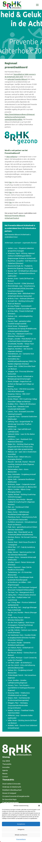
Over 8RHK (6, 761)
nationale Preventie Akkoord (17, 79)
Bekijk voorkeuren (21, 835)
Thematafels (6, 764)
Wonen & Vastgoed (9, 793)
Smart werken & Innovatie (11, 784)
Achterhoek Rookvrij (12, 218)
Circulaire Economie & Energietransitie (15, 796)
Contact (5, 777)
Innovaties (6, 767)
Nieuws (4, 773)
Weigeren (21, 829)
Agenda (5, 770)
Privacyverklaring (21, 839)
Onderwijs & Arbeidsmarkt (11, 787)
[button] (39, 806)
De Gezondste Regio (9, 799)
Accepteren (21, 824)
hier (10, 182)
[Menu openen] (37, 5)
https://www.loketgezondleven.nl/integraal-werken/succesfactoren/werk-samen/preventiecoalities (20, 117)
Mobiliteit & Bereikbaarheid (11, 790)
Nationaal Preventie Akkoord (15, 215)
